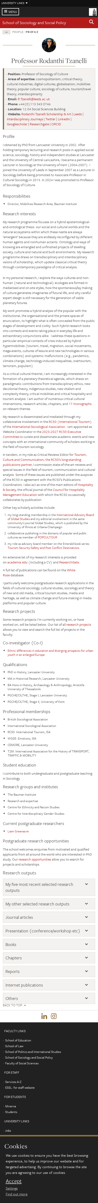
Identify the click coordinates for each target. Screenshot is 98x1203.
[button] (92, 22)
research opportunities (35, 859)
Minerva (10, 1106)
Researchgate (39, 123)
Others (11, 998)
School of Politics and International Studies (33, 1051)
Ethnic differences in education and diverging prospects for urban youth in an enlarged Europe (50, 652)
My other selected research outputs (37, 904)
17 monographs (80, 403)
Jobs (8, 1130)
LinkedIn (64, 118)
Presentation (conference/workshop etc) (42, 931)
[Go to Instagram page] (54, 1016)
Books (10, 944)
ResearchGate (69, 562)
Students (11, 1111)
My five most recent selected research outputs (39, 887)
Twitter (50, 118)
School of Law (14, 1046)
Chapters (13, 958)
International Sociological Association (38, 426)
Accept (14, 1181)
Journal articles (19, 917)
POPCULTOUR (47, 537)
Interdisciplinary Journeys (25, 118)
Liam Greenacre (18, 831)
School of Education (18, 1040)
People (18, 32)
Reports (12, 971)
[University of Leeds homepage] (93, 11)
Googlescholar (17, 123)
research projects (78, 624)
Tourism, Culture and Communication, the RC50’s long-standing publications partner (45, 459)
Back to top (12, 1005)
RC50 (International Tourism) (70, 421)
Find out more (17, 1194)
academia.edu (17, 562)
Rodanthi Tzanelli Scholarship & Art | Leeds (51, 113)
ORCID (56, 123)
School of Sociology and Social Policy (34, 23)
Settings (12, 1188)
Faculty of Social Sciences (22, 1063)
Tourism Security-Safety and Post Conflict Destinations (43, 547)
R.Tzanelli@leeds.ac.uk (34, 98)
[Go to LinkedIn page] (44, 1016)
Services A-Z (13, 1081)
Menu (13, 11)
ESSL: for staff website (20, 1087)
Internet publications (24, 985)
